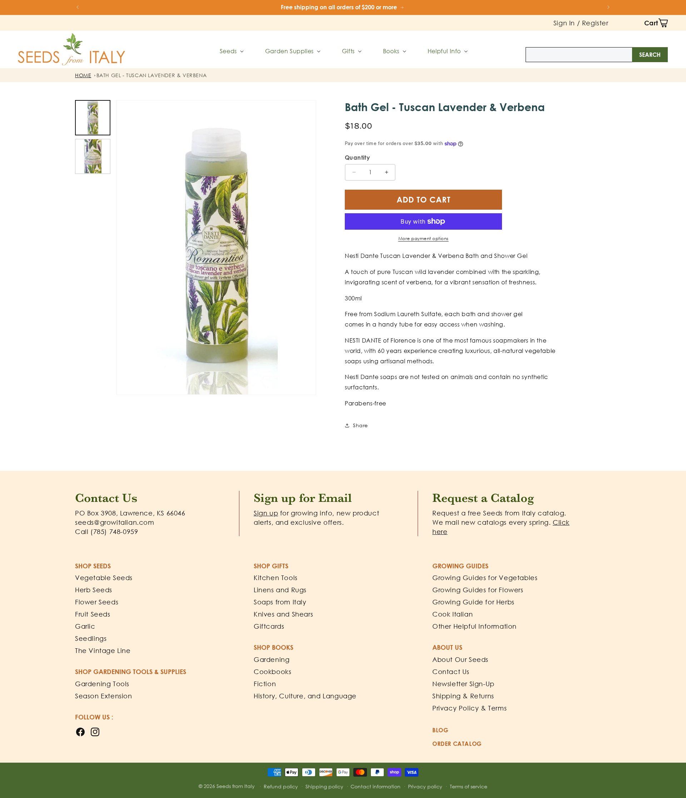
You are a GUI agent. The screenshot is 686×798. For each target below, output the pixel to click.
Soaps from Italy (280, 602)
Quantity (357, 157)
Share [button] (360, 425)
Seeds (228, 51)
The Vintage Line (103, 650)
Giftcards (269, 626)
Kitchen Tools (276, 578)
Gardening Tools (102, 684)
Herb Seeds (93, 590)
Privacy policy (425, 787)
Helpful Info (444, 51)
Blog (440, 730)
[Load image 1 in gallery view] (92, 117)
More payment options (423, 238)
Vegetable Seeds (104, 578)
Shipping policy (324, 787)
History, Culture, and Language (305, 696)
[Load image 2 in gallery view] (92, 156)
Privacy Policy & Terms (469, 708)
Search (650, 54)
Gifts (348, 51)
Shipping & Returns (463, 696)
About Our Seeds (460, 659)
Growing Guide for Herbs (473, 602)
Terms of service (468, 787)
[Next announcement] (608, 7)
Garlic (85, 626)
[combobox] (597, 54)
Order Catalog (457, 743)
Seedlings (90, 638)
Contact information (376, 787)
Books (391, 51)
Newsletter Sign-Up (463, 684)
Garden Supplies (289, 51)
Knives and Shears (283, 614)
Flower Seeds (96, 602)
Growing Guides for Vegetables (484, 578)
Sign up (266, 513)
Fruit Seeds (92, 614)
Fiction (265, 684)
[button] (656, 23)
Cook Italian (452, 614)
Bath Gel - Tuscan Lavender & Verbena (151, 75)
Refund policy (281, 787)
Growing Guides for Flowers (477, 590)
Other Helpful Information (474, 626)
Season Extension (103, 696)
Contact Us (450, 671)
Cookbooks (272, 671)
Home (83, 75)
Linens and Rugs (280, 590)
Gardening (271, 659)
